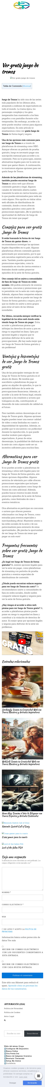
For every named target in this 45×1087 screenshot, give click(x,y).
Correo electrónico (12, 904)
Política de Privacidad (13, 1008)
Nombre (6, 892)
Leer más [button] (23, 1076)
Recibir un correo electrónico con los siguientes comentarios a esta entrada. (22, 952)
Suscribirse (32, 1033)
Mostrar (26, 86)
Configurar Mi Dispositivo (17, 1048)
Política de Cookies (12, 1012)
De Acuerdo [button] (32, 1082)
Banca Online (12, 1051)
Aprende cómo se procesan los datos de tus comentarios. (20, 987)
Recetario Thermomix (15, 1058)
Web (4, 917)
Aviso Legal (9, 1016)
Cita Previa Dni (12, 1053)
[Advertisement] (22, 34)
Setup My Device (13, 1061)
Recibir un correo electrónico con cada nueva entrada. (20, 966)
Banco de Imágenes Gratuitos (19, 1056)
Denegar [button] (12, 1082)
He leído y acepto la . (19, 930)
